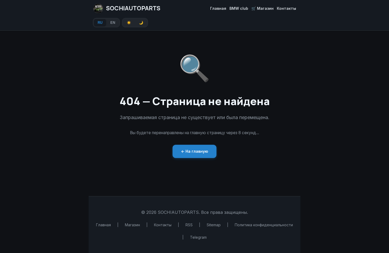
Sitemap (214, 225)
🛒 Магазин (262, 8)
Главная (218, 8)
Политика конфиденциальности (264, 225)
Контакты (286, 8)
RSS (189, 225)
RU (100, 23)
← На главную (194, 151)
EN (112, 23)
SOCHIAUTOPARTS (133, 8)
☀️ (129, 23)
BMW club (238, 8)
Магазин (132, 225)
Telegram (198, 237)
